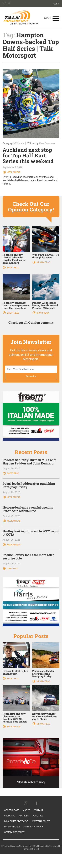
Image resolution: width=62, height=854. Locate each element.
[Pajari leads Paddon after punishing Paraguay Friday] (45, 655)
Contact (38, 810)
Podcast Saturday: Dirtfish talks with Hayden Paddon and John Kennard (14, 258)
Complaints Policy (14, 832)
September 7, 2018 (13, 167)
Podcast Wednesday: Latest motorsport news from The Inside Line (16, 305)
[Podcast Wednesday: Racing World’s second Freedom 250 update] (45, 286)
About (26, 810)
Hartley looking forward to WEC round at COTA (31, 533)
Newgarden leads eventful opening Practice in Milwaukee (28, 509)
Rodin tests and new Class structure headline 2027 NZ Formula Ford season (15, 717)
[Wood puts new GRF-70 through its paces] (45, 238)
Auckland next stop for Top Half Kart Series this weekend (28, 155)
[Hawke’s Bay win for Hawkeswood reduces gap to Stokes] (45, 697)
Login (56, 3)
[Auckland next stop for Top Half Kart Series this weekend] (31, 103)
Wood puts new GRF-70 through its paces (45, 256)
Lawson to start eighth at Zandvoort (15, 672)
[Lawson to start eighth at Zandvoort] (16, 655)
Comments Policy (33, 827)
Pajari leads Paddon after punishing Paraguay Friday (29, 485)
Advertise (38, 816)
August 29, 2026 (11, 468)
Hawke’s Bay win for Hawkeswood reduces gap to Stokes (44, 716)
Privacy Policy (12, 827)
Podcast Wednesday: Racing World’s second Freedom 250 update (45, 305)
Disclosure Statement (16, 821)
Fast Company (47, 143)
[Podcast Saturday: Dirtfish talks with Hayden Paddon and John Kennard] (16, 238)
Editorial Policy (41, 821)
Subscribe (9, 816)
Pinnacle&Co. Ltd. (31, 849)
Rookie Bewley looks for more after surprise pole (28, 556)
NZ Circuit (18, 143)
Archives (24, 816)
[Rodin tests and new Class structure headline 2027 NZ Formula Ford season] (16, 697)
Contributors (11, 810)
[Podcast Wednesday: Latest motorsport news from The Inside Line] (16, 286)
